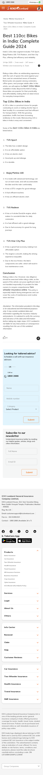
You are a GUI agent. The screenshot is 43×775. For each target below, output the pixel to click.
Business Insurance (11, 575)
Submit (31, 419)
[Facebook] (3, 531)
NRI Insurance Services (12, 572)
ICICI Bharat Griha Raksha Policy (15, 586)
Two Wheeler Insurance (12, 23)
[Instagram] (11, 531)
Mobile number (13, 398)
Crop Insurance (9, 579)
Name (9, 388)
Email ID (12, 462)
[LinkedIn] (34, 531)
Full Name (12, 451)
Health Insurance (10, 565)
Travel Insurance (10, 569)
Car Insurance (9, 559)
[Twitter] (19, 531)
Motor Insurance (16, 19)
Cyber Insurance (9, 582)
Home (5, 19)
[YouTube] (26, 531)
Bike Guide (28, 23)
